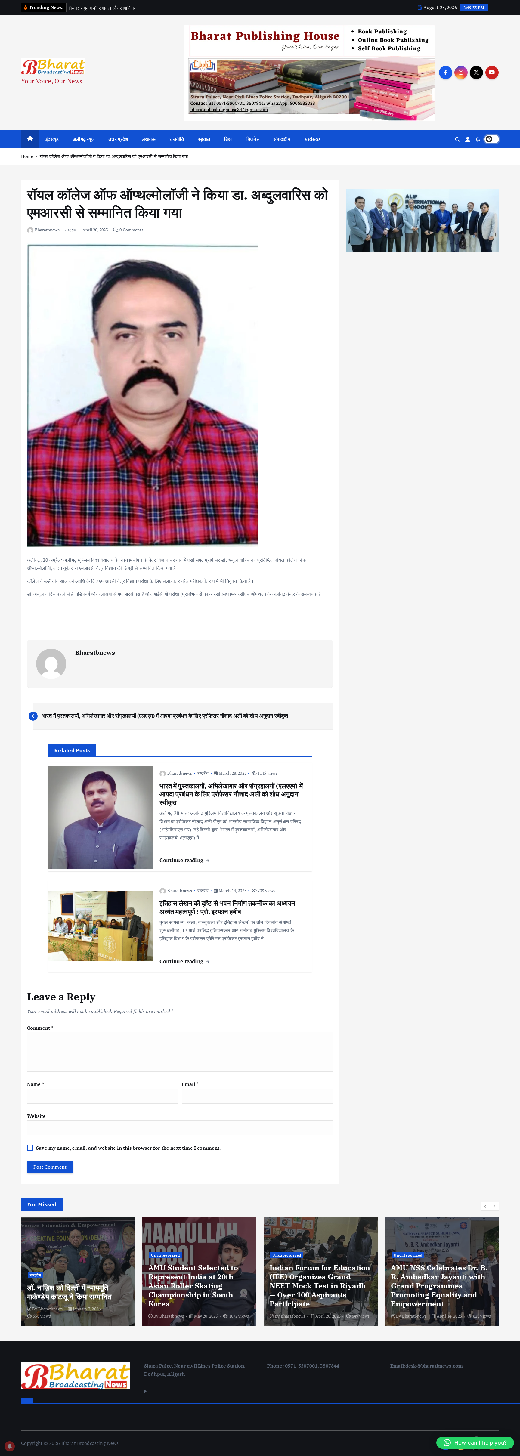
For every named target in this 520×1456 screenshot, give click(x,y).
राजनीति (176, 139)
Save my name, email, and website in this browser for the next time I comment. (128, 1148)
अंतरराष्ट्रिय (403, 1256)
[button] (485, 1206)
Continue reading (182, 860)
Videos (312, 139)
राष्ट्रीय (70, 230)
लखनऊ (149, 139)
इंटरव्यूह (52, 139)
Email (190, 1084)
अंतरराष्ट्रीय (426, 1256)
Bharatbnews (47, 230)
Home (27, 156)
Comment (40, 1028)
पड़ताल (204, 139)
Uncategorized (44, 1255)
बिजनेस (253, 139)
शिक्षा (228, 139)
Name (35, 1084)
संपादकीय (281, 139)
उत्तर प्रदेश (118, 139)
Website (36, 1116)
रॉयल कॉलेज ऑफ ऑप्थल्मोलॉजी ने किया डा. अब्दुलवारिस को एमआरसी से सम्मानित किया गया (114, 156)
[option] (78, 1271)
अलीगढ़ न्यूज (83, 139)
